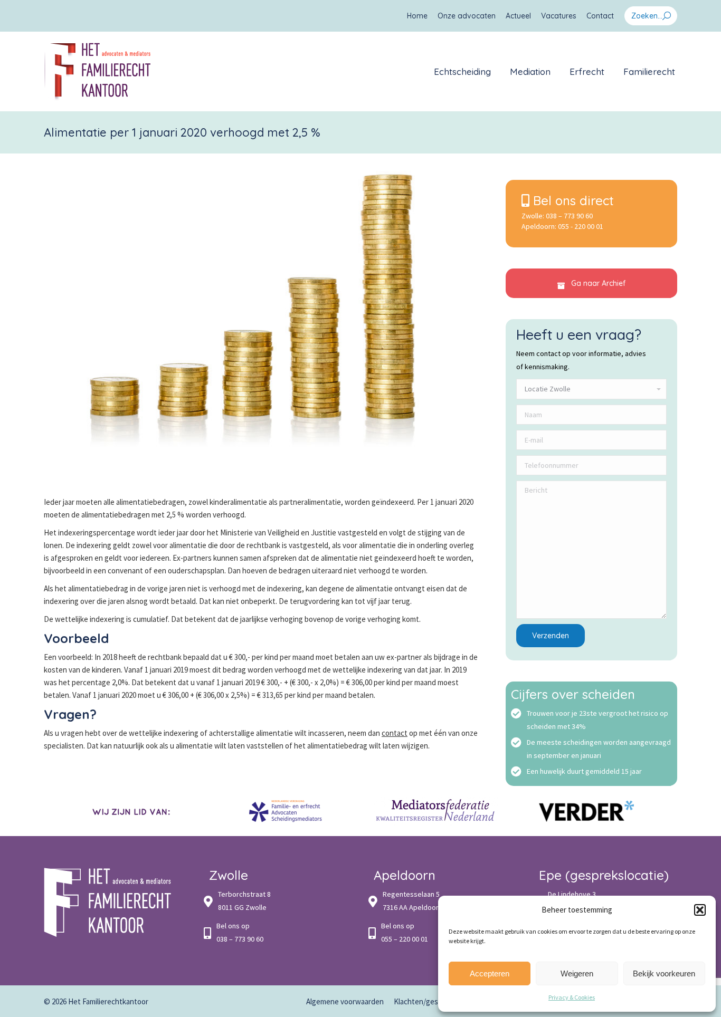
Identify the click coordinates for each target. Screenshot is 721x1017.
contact (394, 733)
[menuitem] (417, 16)
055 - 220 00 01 (580, 226)
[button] (700, 910)
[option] (134, 811)
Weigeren (577, 973)
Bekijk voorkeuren (664, 973)
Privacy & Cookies (571, 997)
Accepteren (489, 973)
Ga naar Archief (597, 283)
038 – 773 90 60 (569, 215)
